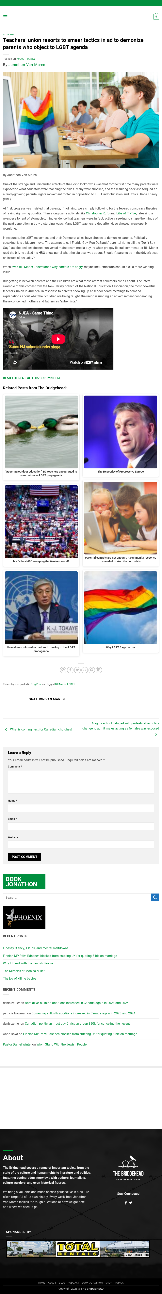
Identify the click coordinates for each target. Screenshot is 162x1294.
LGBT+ (71, 684)
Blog (62, 1282)
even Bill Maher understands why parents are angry (47, 267)
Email (12, 819)
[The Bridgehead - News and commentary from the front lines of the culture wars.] (81, 17)
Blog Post (9, 34)
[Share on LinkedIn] (99, 670)
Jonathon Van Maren (26, 64)
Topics (119, 1282)
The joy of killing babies (19, 978)
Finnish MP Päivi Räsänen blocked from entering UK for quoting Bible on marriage (60, 956)
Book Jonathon (92, 1282)
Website (13, 837)
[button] (5, 16)
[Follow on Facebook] (125, 1203)
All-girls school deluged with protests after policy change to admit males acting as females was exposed (120, 725)
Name (12, 800)
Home (41, 1282)
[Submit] (155, 897)
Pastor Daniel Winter (17, 1044)
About (52, 1282)
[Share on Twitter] (77, 670)
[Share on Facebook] (70, 670)
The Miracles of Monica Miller (23, 971)
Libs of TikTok (126, 213)
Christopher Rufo (97, 213)
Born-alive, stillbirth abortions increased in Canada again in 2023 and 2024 (77, 1003)
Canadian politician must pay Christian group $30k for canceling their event (77, 1023)
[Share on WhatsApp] (63, 670)
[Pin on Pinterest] (92, 670)
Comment (15, 766)
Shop (108, 1282)
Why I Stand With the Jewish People (28, 963)
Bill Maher (60, 684)
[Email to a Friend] (84, 670)
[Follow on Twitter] (130, 1203)
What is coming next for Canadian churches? (41, 729)
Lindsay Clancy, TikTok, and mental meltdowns (35, 948)
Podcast (73, 1282)
